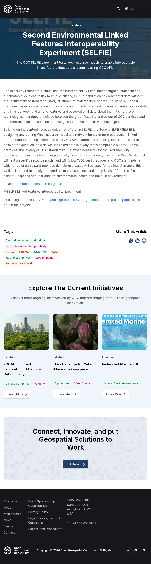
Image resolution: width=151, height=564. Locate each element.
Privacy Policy (38, 512)
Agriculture (62, 383)
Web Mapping (45, 257)
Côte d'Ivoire (82, 383)
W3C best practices (18, 257)
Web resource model (19, 263)
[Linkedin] (137, 240)
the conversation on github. (42, 184)
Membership (12, 514)
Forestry (39, 383)
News (8, 520)
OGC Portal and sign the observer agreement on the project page (81, 200)
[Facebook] (144, 240)
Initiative (9, 357)
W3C (55, 251)
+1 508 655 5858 (84, 523)
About (8, 507)
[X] (131, 240)
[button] (143, 9)
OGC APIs (40, 251)
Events (8, 526)
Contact (9, 532)
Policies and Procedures (45, 529)
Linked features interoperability (26, 246)
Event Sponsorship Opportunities (41, 503)
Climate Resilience (17, 383)
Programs (10, 501)
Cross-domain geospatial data (25, 240)
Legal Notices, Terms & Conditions (44, 520)
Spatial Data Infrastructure (121, 383)
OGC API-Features (17, 251)
